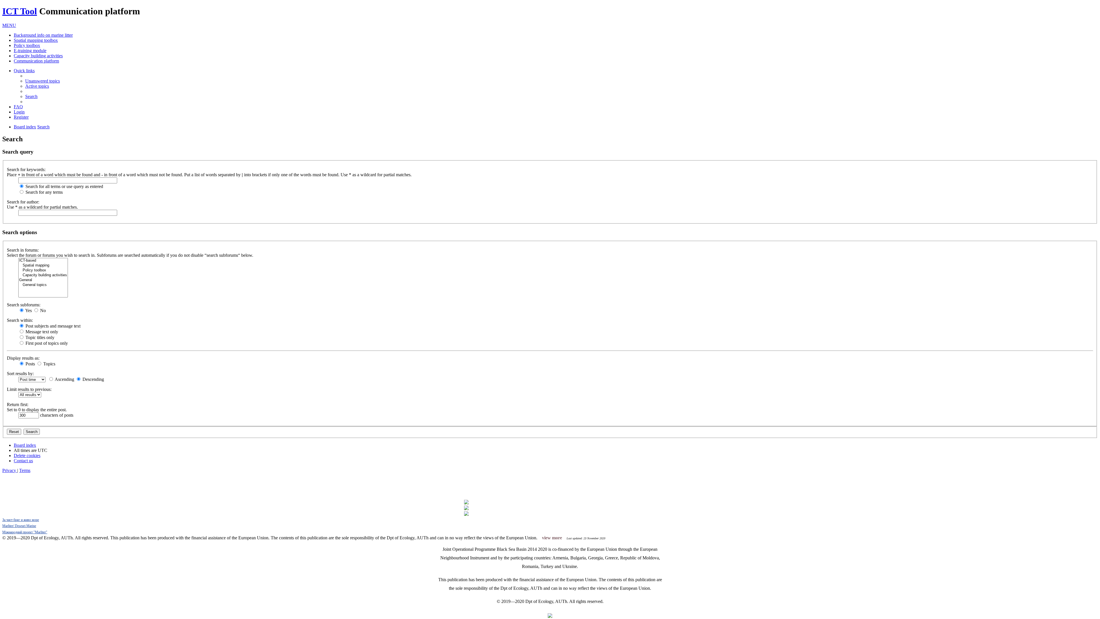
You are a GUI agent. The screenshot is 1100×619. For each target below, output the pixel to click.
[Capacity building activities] (43, 275)
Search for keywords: (26, 169)
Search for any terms (43, 192)
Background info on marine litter (43, 35)
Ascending (64, 379)
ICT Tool (19, 11)
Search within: (20, 320)
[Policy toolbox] (43, 270)
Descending (92, 379)
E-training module (30, 50)
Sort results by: (20, 373)
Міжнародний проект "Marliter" (24, 532)
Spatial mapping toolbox (36, 40)
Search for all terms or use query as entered (63, 186)
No (42, 310)
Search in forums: (23, 250)
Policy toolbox (27, 45)
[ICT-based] (43, 260)
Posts (29, 363)
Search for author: (23, 201)
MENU (9, 25)
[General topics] (43, 285)
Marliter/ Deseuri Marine (19, 526)
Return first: (17, 404)
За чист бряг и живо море (20, 520)
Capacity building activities (38, 55)
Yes (28, 310)
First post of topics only (46, 343)
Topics (48, 363)
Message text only (41, 331)
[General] (43, 280)
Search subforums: (23, 304)
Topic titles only (39, 337)
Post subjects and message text (52, 326)
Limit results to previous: (29, 389)
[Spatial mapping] (43, 265)
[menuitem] (42, 81)
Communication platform (36, 60)
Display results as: (23, 358)
